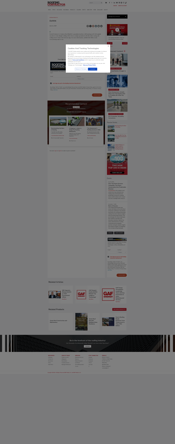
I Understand (92, 69)
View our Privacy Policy (89, 65)
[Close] (108, 46)
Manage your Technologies (81, 69)
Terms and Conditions (78, 60)
